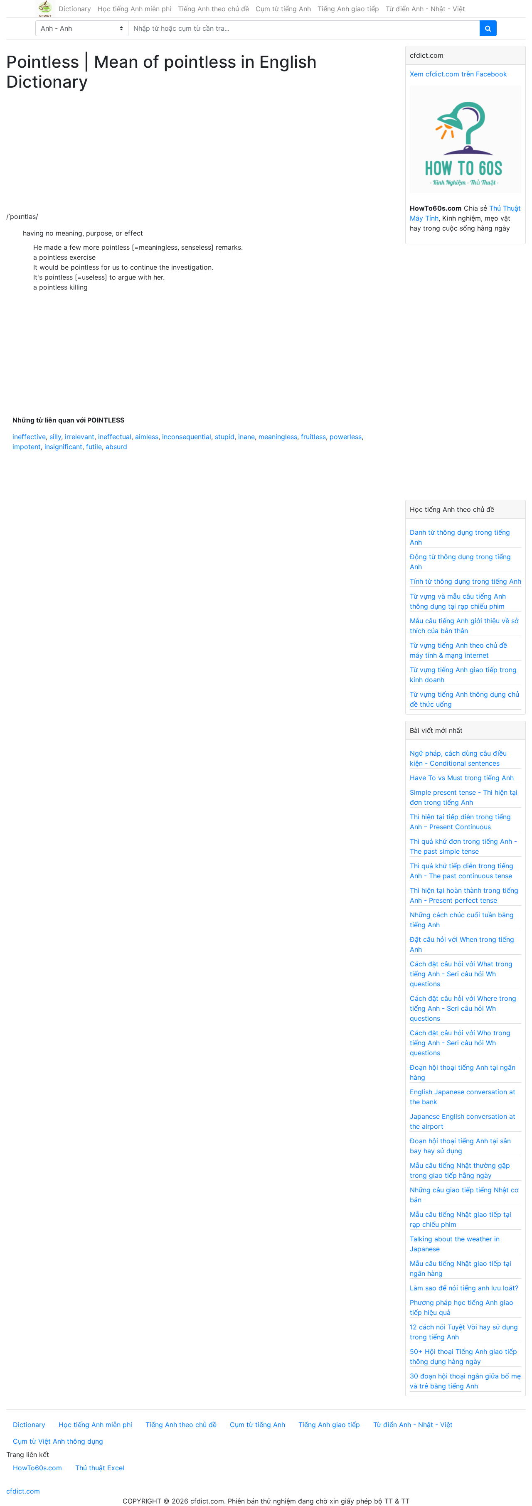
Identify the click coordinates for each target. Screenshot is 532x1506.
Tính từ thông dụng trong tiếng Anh (465, 581)
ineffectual (114, 436)
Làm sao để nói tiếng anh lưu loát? (464, 1288)
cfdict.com (23, 1491)
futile (94, 446)
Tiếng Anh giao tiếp (348, 9)
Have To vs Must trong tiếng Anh (462, 778)
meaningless (278, 436)
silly (55, 436)
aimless (146, 436)
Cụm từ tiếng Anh (283, 9)
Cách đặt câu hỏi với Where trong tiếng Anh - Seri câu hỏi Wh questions (463, 1008)
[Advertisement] (199, 153)
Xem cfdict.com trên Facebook (458, 74)
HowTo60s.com (37, 1468)
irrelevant (79, 436)
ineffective (29, 436)
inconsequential (186, 436)
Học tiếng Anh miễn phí (134, 9)
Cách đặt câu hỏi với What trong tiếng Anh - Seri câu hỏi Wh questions (461, 974)
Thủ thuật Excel (99, 1468)
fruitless (313, 436)
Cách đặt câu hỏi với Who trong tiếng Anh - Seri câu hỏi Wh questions (460, 1043)
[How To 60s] (465, 144)
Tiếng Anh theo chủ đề (213, 9)
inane (246, 436)
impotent (26, 446)
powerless (346, 436)
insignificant (63, 446)
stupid (224, 436)
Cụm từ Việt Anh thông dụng (58, 1441)
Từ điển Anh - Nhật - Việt (425, 9)
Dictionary (75, 9)
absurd (116, 446)
